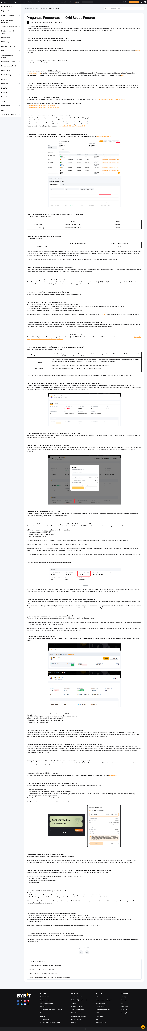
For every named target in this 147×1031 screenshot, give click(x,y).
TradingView (125, 1013)
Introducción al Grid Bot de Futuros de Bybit (42, 969)
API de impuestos (76, 1019)
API (97, 1019)
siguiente (138, 50)
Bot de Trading (40, 8)
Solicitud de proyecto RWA (78, 1016)
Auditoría (73, 1022)
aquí (122, 75)
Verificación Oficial (101, 1022)
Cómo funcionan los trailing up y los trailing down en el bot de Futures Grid (50, 977)
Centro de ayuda (29, 8)
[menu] (10, 60)
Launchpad (124, 1006)
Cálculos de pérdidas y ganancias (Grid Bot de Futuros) (45, 965)
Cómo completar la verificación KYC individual (111, 99)
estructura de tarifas (35, 73)
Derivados (124, 1000)
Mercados (23, 2)
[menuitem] (10, 6)
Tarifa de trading (100, 1016)
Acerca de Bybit (44, 996)
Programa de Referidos (77, 1006)
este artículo (113, 775)
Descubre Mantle (45, 1000)
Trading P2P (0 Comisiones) (79, 1000)
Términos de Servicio (80, 1028)
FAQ (97, 996)
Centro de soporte (101, 1006)
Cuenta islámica (44, 1019)
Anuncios (42, 1006)
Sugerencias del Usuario (103, 1009)
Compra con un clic (76, 996)
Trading (123, 996)
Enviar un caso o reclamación (104, 1000)
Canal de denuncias (45, 1013)
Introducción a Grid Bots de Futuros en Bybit (71, 126)
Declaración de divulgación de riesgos (51, 1009)
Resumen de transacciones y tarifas (50, 1022)
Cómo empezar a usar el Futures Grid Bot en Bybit (44, 973)
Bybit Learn (99, 1013)
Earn (122, 1003)
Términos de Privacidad (91, 1028)
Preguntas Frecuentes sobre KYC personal (42, 105)
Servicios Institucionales (77, 1009)
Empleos (42, 1016)
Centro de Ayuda (100, 1003)
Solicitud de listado (76, 1013)
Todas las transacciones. (103, 136)
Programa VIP (75, 1003)
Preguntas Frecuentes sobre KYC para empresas (44, 107)
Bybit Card (124, 1009)
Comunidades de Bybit (46, 1003)
